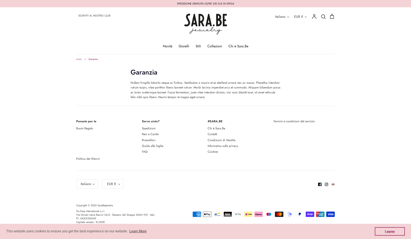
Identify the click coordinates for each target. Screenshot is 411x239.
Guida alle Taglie (152, 146)
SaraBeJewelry (105, 205)
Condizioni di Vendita (221, 140)
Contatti (212, 134)
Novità (167, 46)
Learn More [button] (138, 231)
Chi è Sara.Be (238, 46)
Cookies (213, 151)
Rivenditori (149, 140)
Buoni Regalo (84, 128)
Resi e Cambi (150, 134)
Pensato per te (86, 121)
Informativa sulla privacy (223, 146)
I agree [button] (390, 231)
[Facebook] (318, 184)
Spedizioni (149, 128)
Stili (198, 46)
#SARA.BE (215, 121)
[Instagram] (325, 184)
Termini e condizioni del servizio (294, 121)
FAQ (144, 151)
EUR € (298, 16)
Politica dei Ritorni (88, 159)
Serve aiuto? (151, 121)
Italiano (280, 16)
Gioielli (184, 46)
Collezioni (214, 46)
